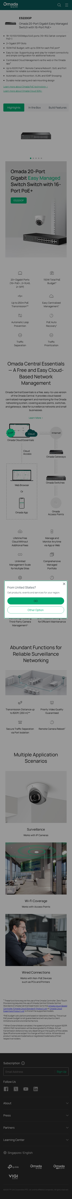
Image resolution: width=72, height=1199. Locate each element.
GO (36, 601)
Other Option (36, 610)
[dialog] (36, 599)
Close (64, 584)
